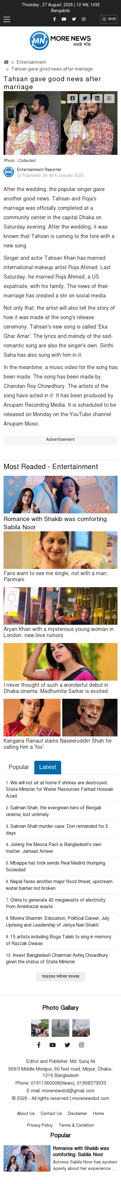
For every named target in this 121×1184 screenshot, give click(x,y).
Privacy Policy (40, 1125)
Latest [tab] (47, 767)
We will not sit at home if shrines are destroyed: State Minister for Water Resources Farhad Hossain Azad (59, 789)
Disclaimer (77, 1113)
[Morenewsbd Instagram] (83, 19)
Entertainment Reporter (39, 169)
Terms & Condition (76, 1125)
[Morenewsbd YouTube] (64, 19)
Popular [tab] (19, 767)
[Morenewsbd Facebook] (54, 19)
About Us (26, 1113)
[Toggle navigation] (7, 20)
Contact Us (51, 1113)
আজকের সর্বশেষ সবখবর (60, 976)
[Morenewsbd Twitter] (74, 19)
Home (98, 1113)
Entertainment (31, 62)
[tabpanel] (60, 880)
